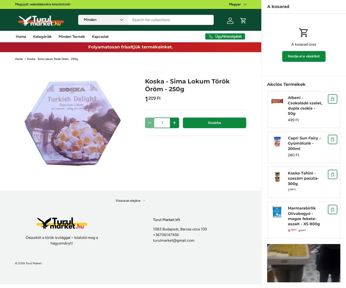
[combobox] (145, 20)
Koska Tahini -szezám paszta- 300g (303, 178)
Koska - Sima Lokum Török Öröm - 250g (52, 59)
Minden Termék (72, 36)
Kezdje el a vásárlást (304, 56)
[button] (243, 21)
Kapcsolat (100, 36)
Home (21, 36)
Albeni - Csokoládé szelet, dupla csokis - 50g (305, 105)
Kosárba (214, 123)
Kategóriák (42, 36)
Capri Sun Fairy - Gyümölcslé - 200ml (304, 143)
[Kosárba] (332, 99)
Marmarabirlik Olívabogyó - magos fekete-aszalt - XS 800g (304, 216)
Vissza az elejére (128, 201)
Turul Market (154, 72)
